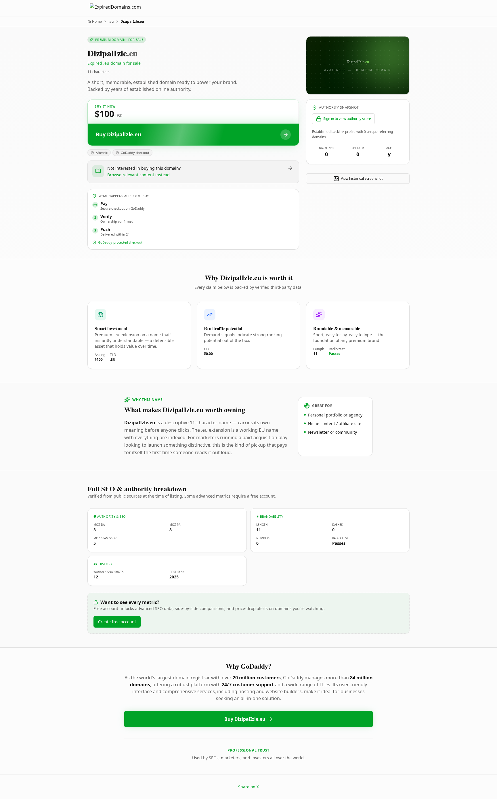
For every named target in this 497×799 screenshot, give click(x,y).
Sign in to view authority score (347, 118)
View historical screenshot (362, 178)
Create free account (117, 621)
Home (97, 21)
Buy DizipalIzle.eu (244, 719)
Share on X (248, 787)
